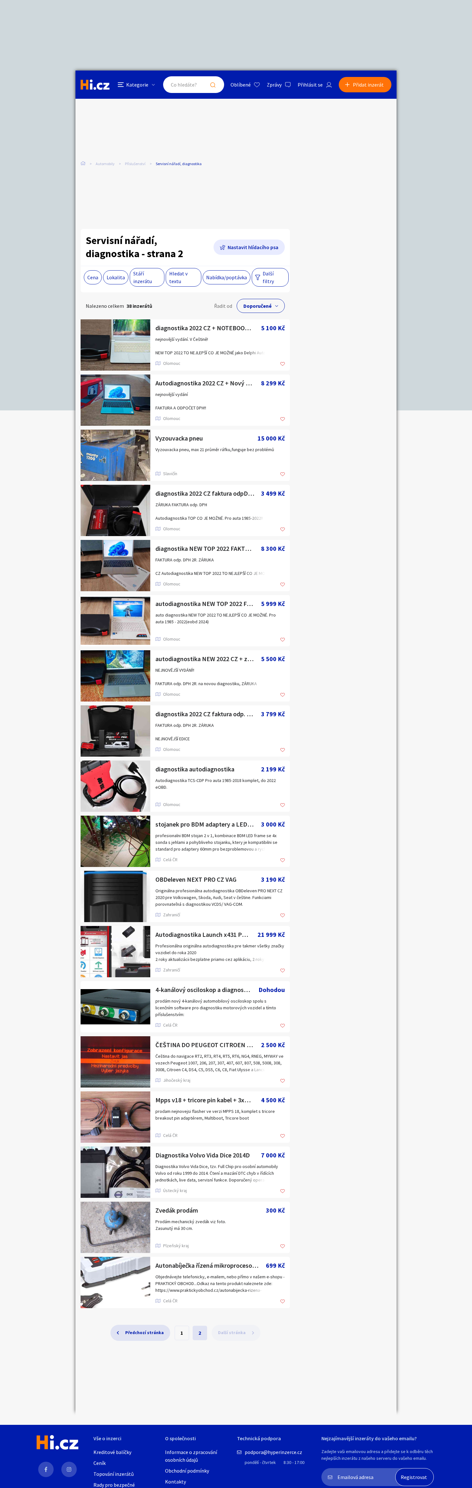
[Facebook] (46, 1469)
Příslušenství (135, 163)
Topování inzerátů (113, 1474)
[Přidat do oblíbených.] (282, 364)
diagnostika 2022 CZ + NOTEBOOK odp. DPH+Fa (208, 328)
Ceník (99, 1463)
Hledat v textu (178, 277)
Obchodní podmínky (187, 1470)
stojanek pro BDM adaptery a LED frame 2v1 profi (208, 824)
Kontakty (175, 1481)
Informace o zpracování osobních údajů (191, 1456)
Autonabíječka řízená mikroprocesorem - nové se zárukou (210, 1265)
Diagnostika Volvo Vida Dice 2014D (202, 1155)
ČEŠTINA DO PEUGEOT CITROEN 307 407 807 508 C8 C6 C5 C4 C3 (208, 1045)
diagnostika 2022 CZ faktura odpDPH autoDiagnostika (208, 493)
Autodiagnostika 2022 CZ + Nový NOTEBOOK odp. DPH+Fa (208, 383)
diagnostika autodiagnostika (194, 769)
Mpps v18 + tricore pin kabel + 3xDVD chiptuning (208, 1100)
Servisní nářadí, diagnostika (179, 163)
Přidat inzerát (368, 84)
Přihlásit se (310, 84)
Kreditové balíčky (112, 1452)
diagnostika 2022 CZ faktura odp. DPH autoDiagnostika (208, 714)
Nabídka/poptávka (226, 277)
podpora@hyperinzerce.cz (273, 1452)
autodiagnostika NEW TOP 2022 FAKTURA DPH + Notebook (208, 604)
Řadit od (223, 306)
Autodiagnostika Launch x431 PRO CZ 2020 (206, 934)
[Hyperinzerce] (95, 84)
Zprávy (274, 84)
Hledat (213, 84)
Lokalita (116, 277)
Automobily (105, 163)
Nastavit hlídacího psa (253, 247)
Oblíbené (241, 84)
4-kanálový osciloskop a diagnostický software (206, 990)
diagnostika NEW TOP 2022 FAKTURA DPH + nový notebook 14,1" (208, 548)
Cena (92, 277)
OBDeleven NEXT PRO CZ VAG (196, 879)
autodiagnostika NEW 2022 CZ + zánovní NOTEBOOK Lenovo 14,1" (208, 659)
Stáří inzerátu (142, 277)
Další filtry (268, 277)
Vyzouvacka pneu (179, 438)
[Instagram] (69, 1469)
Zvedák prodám (176, 1210)
